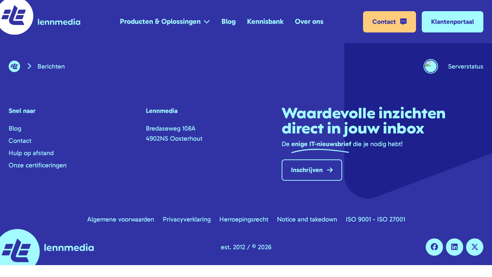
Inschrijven (307, 170)
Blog (229, 21)
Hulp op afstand (31, 153)
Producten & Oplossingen (160, 21)
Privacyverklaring (187, 219)
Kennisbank (265, 21)
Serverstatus (465, 66)
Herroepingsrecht (243, 219)
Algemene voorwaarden (120, 219)
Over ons (309, 21)
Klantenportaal (452, 22)
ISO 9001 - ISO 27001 (375, 219)
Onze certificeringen (38, 165)
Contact (384, 22)
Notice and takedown (307, 219)
